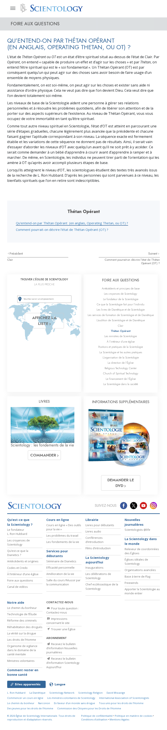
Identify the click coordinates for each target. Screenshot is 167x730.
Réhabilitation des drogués (24, 627)
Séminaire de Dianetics (61, 561)
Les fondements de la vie (62, 542)
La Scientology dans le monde (141, 541)
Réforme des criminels (22, 620)
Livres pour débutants (99, 525)
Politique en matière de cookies (133, 715)
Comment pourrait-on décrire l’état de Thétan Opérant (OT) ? (62, 229)
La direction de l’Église (121, 363)
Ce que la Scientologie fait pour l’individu (120, 304)
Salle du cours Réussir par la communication (63, 582)
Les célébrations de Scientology (98, 576)
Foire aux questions (20, 580)
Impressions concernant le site (58, 621)
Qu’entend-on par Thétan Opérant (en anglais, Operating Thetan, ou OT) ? (72, 223)
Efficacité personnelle (60, 567)
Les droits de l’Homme (21, 640)
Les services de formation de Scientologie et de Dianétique (121, 315)
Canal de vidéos (17, 587)
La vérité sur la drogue (21, 633)
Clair (10, 260)
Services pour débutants (57, 553)
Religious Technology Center (121, 368)
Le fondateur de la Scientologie (120, 299)
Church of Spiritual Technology (120, 373)
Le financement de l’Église (121, 379)
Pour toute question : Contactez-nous (62, 610)
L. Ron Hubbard (16, 692)
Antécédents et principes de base (121, 288)
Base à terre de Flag (137, 576)
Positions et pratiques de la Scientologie (120, 347)
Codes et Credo (17, 568)
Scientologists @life (137, 530)
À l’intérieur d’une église (121, 342)
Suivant (153, 253)
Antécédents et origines (22, 561)
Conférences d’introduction (94, 540)
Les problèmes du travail (62, 535)
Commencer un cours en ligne (25, 698)
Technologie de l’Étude (22, 614)
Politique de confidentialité (97, 715)
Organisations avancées (140, 570)
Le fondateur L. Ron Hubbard (17, 532)
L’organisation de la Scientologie (121, 357)
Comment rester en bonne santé (22, 672)
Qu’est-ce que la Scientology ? (20, 522)
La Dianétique (37, 692)
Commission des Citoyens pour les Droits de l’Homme (89, 708)
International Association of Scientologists (124, 698)
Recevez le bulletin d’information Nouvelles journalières (61, 648)
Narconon (44, 703)
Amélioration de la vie (60, 574)
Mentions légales (119, 719)
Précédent (16, 253)
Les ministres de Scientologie (120, 336)
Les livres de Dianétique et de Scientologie (121, 310)
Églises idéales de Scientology (136, 562)
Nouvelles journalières (134, 522)
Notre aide (15, 602)
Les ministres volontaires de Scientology (71, 698)
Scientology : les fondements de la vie (42, 445)
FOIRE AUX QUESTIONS (120, 280)
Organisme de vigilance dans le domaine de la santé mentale (22, 650)
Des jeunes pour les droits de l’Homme (30, 708)
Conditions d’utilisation (94, 719)
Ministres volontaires (21, 661)
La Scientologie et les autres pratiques (120, 352)
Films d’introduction (98, 548)
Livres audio (93, 531)
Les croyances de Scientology (120, 294)
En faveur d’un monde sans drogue (74, 703)
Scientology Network (61, 692)
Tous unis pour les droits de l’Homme (121, 703)
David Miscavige (116, 692)
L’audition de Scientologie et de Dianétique (121, 320)
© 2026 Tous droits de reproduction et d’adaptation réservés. (41, 717)
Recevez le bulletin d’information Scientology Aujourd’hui (62, 663)
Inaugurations (94, 567)
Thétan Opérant (120, 331)
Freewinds (131, 583)
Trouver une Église (62, 629)
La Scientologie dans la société (120, 384)
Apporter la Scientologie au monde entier (142, 591)
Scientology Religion (90, 692)
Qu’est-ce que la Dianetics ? (17, 553)
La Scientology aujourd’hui (97, 560)
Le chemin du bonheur (22, 608)
